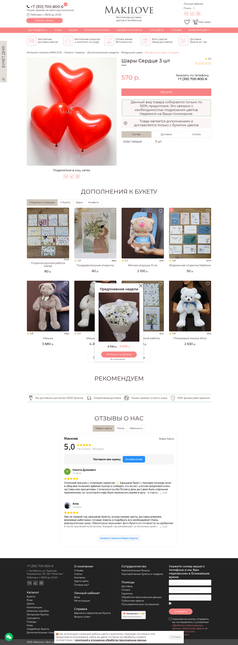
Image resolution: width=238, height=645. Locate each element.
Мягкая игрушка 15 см (142, 265)
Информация (198, 30)
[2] (200, 63)
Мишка (48, 338)
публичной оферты (193, 628)
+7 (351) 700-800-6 (47, 6)
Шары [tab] (79, 202)
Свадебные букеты (129, 30)
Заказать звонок (44, 20)
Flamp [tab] (120, 428)
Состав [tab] (136, 134)
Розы (58, 30)
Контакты (79, 577)
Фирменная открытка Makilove (190, 265)
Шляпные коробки (38, 611)
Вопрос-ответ (82, 616)
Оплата (125, 589)
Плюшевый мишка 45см (190, 338)
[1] (196, 63)
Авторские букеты (38, 614)
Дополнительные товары (42, 632)
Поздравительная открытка (95, 265)
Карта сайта (81, 581)
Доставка (126, 586)
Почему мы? (81, 584)
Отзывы (176, 30)
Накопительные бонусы (135, 570)
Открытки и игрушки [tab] (42, 202)
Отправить (180, 611)
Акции (73, 30)
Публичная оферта (132, 600)
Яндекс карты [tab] (103, 428)
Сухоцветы (156, 30)
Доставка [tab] (166, 134)
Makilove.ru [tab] (136, 428)
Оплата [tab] (196, 134)
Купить (166, 92)
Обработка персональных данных (141, 597)
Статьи (78, 574)
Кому (30, 625)
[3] (203, 63)
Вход (77, 597)
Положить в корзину (119, 354)
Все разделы (36, 30)
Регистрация (82, 600)
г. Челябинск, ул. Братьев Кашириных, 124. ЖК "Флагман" (45, 572)
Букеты (31, 596)
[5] (209, 63)
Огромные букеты (97, 30)
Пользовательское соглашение (140, 604)
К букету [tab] (65, 202)
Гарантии (127, 593)
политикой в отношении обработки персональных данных (110, 640)
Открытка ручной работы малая (48, 264)
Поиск (187, 8)
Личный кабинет (194, 3)
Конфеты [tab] (93, 202)
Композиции (34, 607)
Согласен (175, 637)
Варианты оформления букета (92, 613)
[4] (206, 63)
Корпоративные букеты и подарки (142, 574)
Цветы (30, 603)
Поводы (31, 621)
